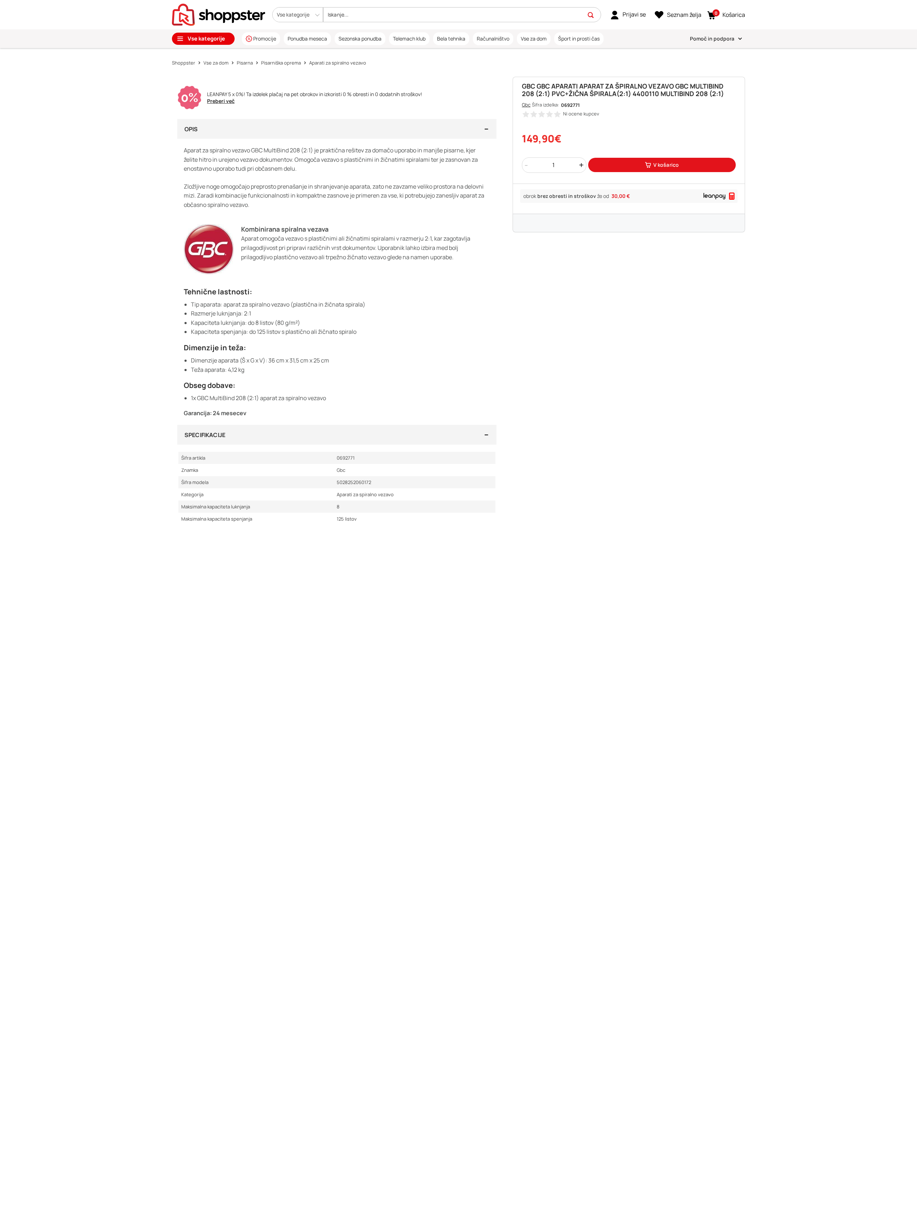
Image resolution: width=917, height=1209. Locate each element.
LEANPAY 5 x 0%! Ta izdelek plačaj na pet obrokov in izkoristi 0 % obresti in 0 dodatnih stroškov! (314, 94)
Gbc (526, 104)
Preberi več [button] (221, 101)
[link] (628, 14)
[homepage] (218, 14)
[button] (297, 14)
